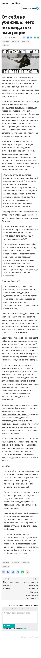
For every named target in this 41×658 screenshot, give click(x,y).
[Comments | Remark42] (20, 621)
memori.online (11, 3)
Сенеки (14, 281)
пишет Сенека (16, 218)
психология (15, 41)
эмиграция (25, 41)
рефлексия (6, 45)
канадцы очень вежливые (14, 414)
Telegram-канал (29, 8)
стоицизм (6, 41)
